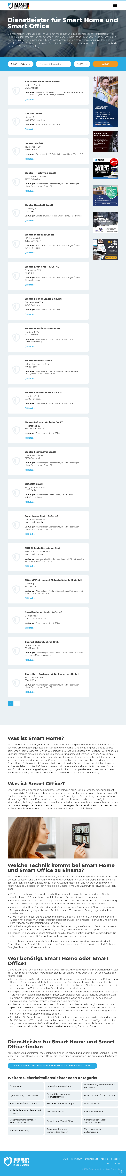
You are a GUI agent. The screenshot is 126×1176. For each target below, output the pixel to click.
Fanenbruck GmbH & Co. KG (41, 516)
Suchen (105, 64)
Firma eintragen (114, 1163)
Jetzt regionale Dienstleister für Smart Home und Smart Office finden (52, 1065)
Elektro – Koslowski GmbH (40, 173)
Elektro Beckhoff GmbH (39, 205)
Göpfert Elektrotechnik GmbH (43, 642)
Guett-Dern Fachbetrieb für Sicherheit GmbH (52, 674)
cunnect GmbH (34, 143)
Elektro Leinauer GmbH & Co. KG (44, 422)
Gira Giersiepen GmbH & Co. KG (43, 612)
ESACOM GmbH (34, 484)
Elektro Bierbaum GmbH (39, 235)
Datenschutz (91, 1159)
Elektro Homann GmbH (38, 361)
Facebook (116, 1159)
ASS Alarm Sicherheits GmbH (42, 82)
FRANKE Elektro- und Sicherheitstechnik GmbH (53, 580)
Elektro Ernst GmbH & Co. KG (42, 267)
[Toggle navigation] (115, 5)
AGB (65, 1159)
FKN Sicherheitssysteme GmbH (43, 548)
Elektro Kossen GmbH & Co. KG (43, 393)
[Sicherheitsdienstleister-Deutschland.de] (18, 5)
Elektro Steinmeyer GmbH (40, 452)
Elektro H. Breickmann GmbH (42, 328)
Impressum (76, 1159)
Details (30, 99)
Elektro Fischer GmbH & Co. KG (43, 299)
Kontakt (104, 1159)
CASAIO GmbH (33, 114)
